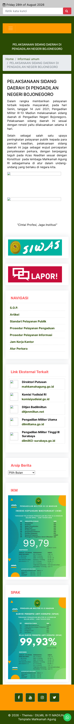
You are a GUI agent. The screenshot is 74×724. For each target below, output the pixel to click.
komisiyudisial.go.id (35, 399)
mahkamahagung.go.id (38, 386)
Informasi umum (28, 59)
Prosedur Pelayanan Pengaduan (32, 328)
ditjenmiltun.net (33, 411)
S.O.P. (14, 307)
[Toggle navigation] (11, 28)
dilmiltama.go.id (33, 424)
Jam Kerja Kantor (22, 342)
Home (10, 59)
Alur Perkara (18, 348)
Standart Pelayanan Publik (28, 321)
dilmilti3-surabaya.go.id (38, 440)
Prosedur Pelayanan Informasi (31, 335)
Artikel (14, 314)
